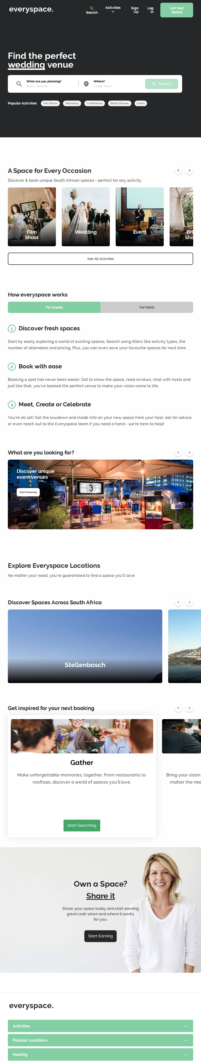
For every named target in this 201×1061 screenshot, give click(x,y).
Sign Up (134, 10)
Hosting (100, 1054)
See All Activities (100, 259)
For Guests (54, 307)
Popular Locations (100, 1040)
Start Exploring (28, 492)
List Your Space (177, 10)
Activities (113, 10)
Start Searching (81, 825)
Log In (150, 10)
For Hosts (146, 307)
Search (92, 10)
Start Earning (100, 936)
